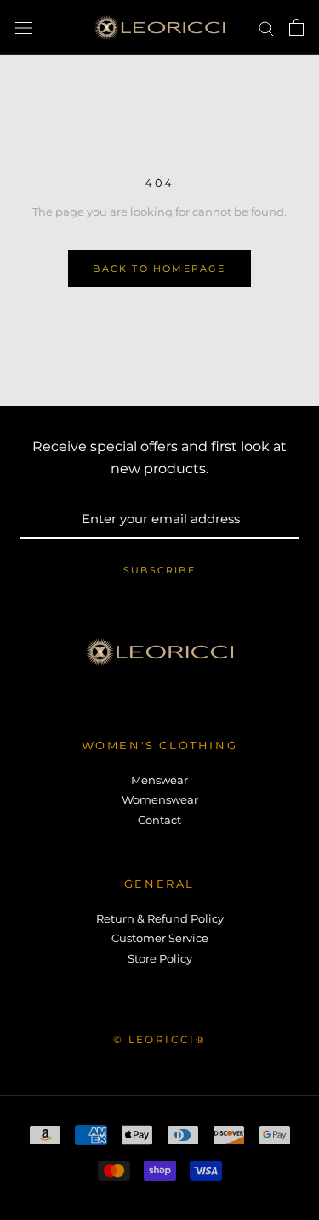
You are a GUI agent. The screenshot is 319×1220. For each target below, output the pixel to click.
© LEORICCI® (159, 1039)
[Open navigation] (23, 27)
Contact (159, 820)
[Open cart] (296, 27)
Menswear (159, 780)
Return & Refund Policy (160, 918)
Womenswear (160, 799)
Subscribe (159, 570)
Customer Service (159, 938)
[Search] (266, 27)
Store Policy (160, 958)
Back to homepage (159, 268)
